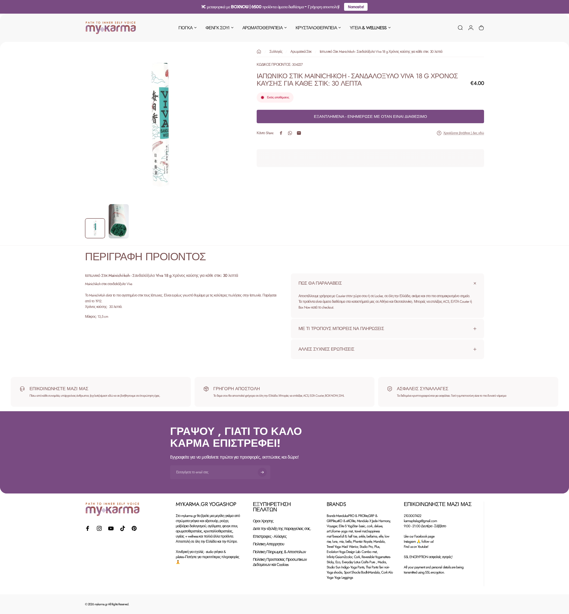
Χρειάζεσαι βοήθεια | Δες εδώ (463, 133)
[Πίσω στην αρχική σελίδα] (259, 51)
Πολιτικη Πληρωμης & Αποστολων (279, 552)
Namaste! (356, 6)
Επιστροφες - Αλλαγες (270, 536)
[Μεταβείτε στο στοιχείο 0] (95, 228)
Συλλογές (275, 51)
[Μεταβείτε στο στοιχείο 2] (119, 221)
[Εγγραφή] (262, 472)
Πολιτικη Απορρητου (268, 544)
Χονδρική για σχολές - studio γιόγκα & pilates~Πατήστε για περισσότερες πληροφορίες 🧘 (207, 557)
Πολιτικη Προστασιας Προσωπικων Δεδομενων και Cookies (280, 562)
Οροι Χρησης (263, 521)
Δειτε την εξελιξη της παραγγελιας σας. (282, 528)
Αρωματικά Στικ (300, 51)
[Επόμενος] (225, 135)
